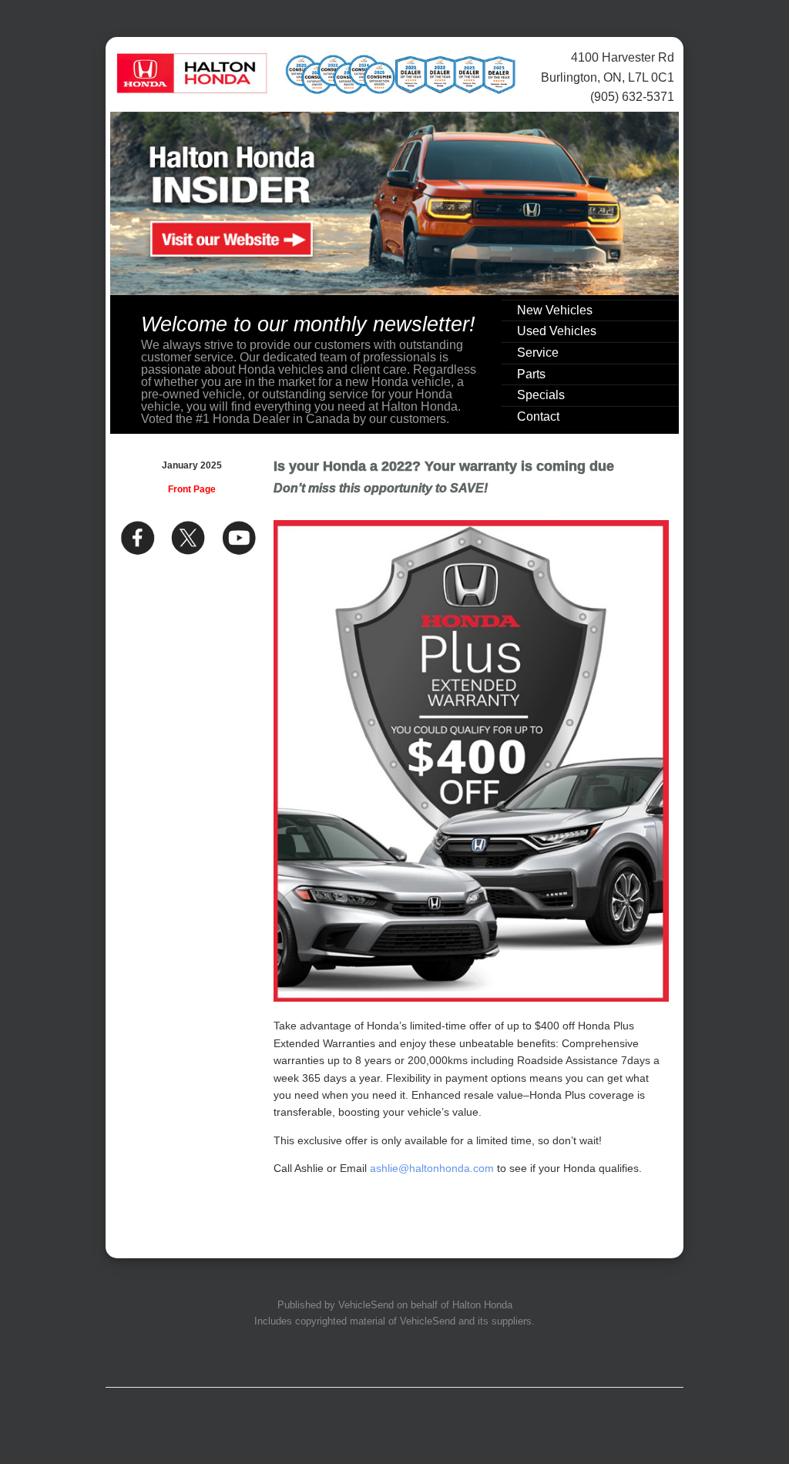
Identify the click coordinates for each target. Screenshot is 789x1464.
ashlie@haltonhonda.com (432, 1168)
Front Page (192, 489)
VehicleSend (366, 1305)
